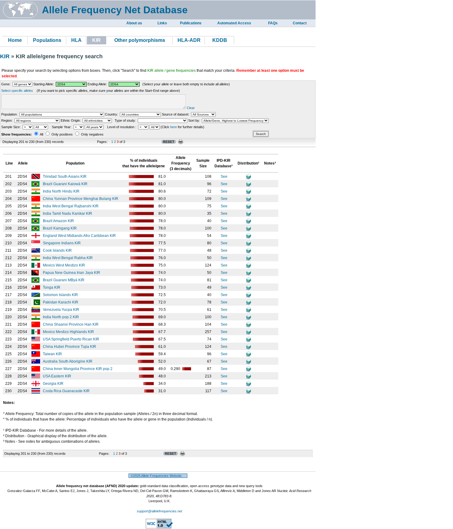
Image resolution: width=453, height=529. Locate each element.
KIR (5, 56)
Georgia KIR (53, 383)
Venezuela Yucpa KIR (61, 309)
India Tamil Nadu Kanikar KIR (68, 213)
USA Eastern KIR (57, 376)
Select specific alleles (17, 90)
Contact (300, 23)
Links (162, 23)
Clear (191, 108)
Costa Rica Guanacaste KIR (67, 391)
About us (134, 23)
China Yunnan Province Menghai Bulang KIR (81, 199)
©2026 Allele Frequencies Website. (158, 476)
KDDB (219, 40)
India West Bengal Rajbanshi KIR (71, 206)
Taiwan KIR (53, 354)
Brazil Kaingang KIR (60, 228)
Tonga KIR (52, 287)
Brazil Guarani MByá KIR (64, 280)
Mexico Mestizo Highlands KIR (69, 332)
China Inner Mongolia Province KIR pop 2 (78, 369)
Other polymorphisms (139, 40)
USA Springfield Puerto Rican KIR (71, 339)
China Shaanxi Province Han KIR (71, 324)
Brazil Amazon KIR (59, 221)
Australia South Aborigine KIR (68, 361)
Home (15, 40)
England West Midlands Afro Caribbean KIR (80, 236)
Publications (191, 23)
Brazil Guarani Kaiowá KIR (65, 184)
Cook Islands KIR (58, 250)
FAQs (273, 23)
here (173, 127)
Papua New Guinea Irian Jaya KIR (72, 273)
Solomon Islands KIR (61, 295)
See (224, 176)
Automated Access (234, 23)
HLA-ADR (189, 40)
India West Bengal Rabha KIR (68, 258)
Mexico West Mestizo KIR (64, 265)
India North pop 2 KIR (61, 317)
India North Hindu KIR (61, 191)
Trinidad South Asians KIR (65, 176)
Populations (47, 40)
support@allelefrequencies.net (159, 511)
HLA (76, 40)
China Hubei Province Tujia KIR (70, 346)
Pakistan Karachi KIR (61, 302)
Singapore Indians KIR (62, 243)
